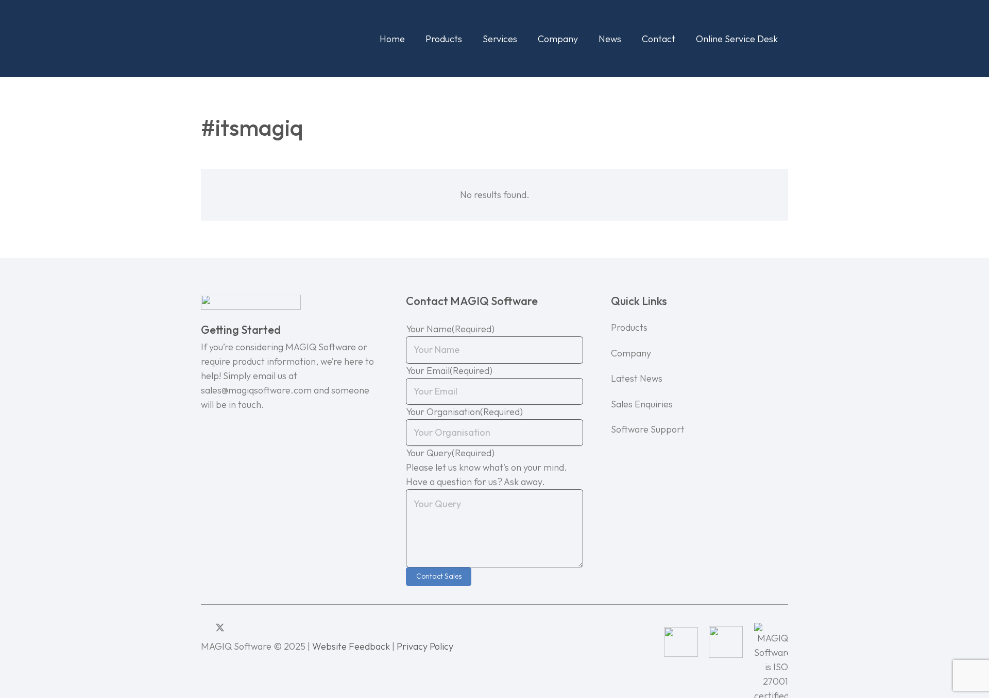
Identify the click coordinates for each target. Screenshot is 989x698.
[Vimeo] (250, 627)
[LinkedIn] (204, 627)
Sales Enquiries (642, 404)
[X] (220, 628)
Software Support (648, 429)
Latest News (636, 378)
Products (629, 327)
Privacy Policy (425, 646)
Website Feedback (351, 646)
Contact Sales (439, 576)
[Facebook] (236, 627)
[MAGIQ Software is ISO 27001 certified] (771, 642)
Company (631, 353)
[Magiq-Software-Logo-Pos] (263, 38)
